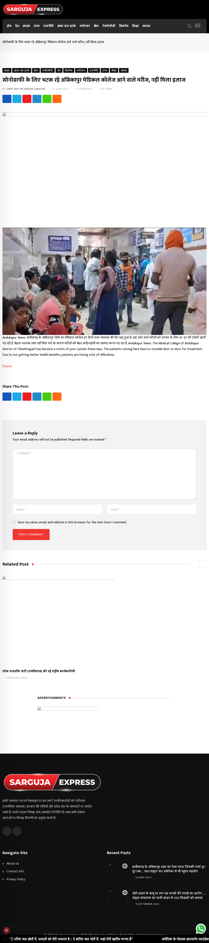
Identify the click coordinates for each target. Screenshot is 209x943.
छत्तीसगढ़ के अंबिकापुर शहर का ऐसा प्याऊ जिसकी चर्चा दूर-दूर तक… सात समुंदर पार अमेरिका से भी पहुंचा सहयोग (169, 869)
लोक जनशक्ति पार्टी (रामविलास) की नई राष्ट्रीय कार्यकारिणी (38, 671)
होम (9, 26)
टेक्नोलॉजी (108, 26)
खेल (96, 26)
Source (7, 366)
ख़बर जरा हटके (66, 26)
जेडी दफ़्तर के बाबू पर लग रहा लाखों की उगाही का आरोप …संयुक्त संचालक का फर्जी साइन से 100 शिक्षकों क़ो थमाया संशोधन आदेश (168, 898)
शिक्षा (135, 26)
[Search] (190, 25)
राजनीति (48, 26)
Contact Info (15, 871)
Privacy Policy (16, 879)
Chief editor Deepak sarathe (25, 89)
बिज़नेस (123, 26)
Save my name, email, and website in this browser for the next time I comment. (72, 522)
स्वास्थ (146, 26)
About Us (13, 863)
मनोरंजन (85, 26)
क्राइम (26, 26)
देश (17, 26)
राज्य (37, 26)
